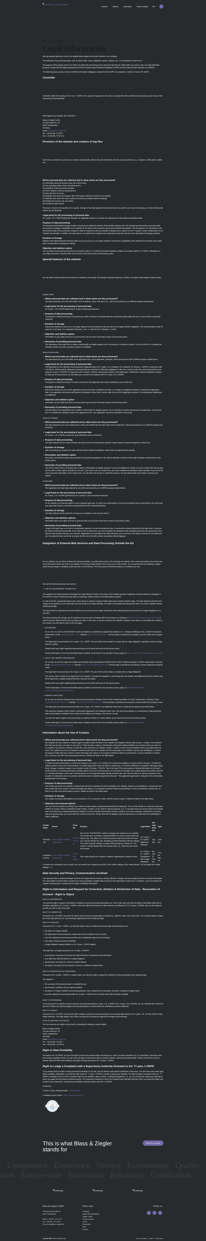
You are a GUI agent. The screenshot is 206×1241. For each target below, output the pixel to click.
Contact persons (88, 1219)
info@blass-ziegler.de (57, 131)
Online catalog (142, 7)
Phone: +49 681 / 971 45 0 (52, 1219)
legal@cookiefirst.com (70, 634)
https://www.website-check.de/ (95, 665)
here (51, 867)
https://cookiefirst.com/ (97, 634)
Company (85, 1211)
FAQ (84, 1227)
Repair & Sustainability (90, 1214)
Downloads (86, 1224)
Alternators (127, 7)
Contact (85, 1229)
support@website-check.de (61, 665)
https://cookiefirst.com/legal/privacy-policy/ (145, 653)
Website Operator (76, 841)
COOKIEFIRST (75, 857)
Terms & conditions (141, 1238)
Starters (115, 7)
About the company (153, 1143)
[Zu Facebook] (149, 1213)
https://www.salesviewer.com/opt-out (143, 618)
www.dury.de (75, 1090)
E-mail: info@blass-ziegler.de (53, 1224)
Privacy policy (159, 1238)
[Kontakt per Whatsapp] (160, 1213)
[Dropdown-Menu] (161, 7)
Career (84, 1222)
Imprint (151, 1238)
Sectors (105, 7)
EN (154, 7)
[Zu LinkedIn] (154, 1213)
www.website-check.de (73, 1095)
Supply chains (87, 1216)
